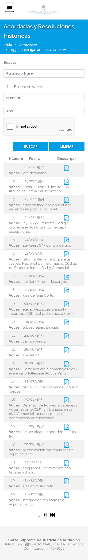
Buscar (10, 62)
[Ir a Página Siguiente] (46, 515)
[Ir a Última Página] (52, 515)
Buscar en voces (28, 86)
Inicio (8, 45)
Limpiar (66, 146)
